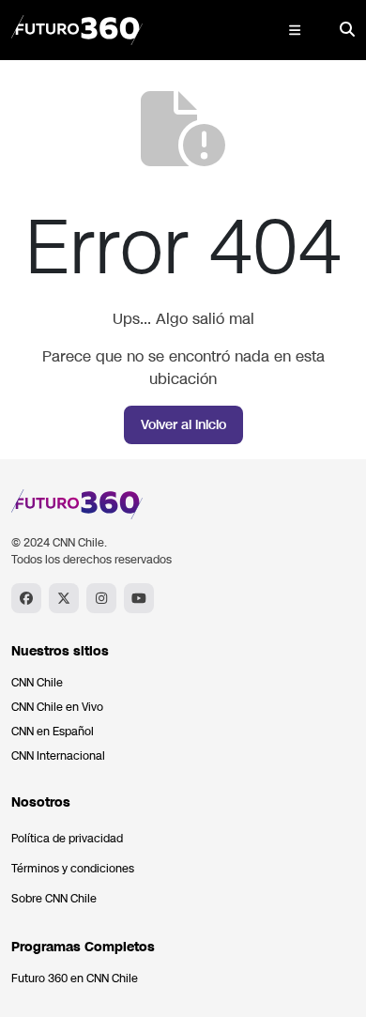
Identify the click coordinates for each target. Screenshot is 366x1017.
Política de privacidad (67, 838)
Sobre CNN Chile (54, 898)
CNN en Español (52, 731)
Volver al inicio (183, 425)
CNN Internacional (58, 755)
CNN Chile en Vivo (57, 707)
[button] (295, 30)
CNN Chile (37, 682)
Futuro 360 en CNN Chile (74, 978)
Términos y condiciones (72, 868)
